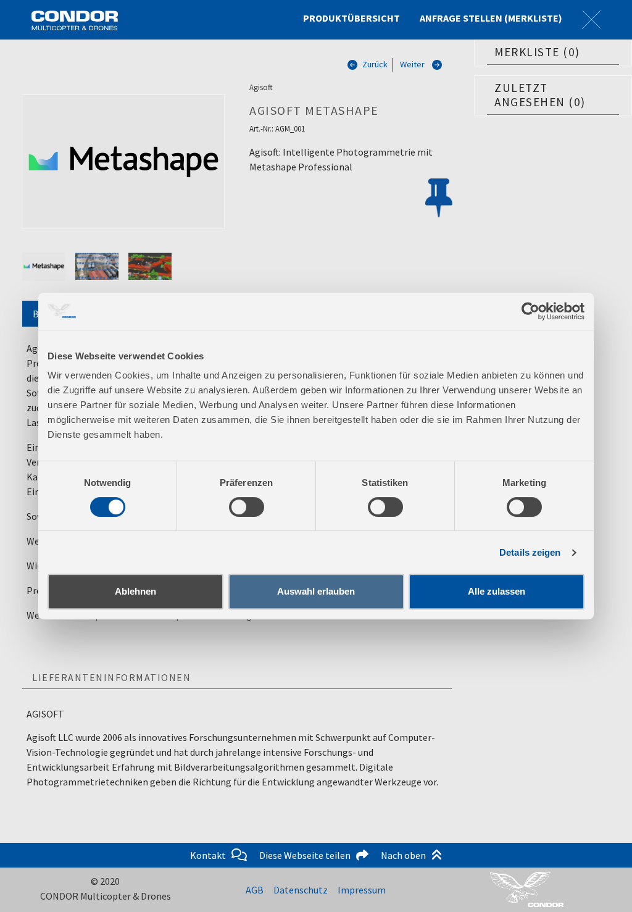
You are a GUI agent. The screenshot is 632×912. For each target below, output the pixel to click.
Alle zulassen (496, 591)
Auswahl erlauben (316, 591)
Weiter (412, 64)
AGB (255, 890)
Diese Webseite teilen (307, 855)
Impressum (362, 890)
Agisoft (261, 87)
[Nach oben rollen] (605, 885)
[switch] (246, 507)
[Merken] (438, 199)
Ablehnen (135, 591)
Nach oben (406, 855)
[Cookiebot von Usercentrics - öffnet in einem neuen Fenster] (530, 311)
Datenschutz (300, 890)
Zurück (375, 64)
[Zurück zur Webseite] (591, 19)
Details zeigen (529, 552)
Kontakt (210, 855)
